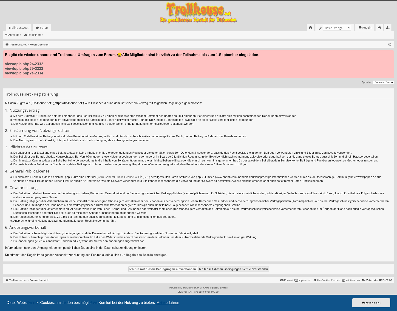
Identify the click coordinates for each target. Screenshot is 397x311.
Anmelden (14, 35)
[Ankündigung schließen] (390, 54)
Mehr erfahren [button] (167, 303)
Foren (44, 27)
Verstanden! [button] (371, 303)
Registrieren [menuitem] (388, 28)
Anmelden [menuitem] (380, 28)
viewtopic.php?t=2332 (24, 64)
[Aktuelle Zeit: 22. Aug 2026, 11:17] (389, 44)
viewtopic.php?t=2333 (24, 69)
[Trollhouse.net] (198, 12)
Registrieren (35, 35)
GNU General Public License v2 (118, 177)
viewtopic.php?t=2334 (24, 73)
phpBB (186, 287)
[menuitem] (310, 27)
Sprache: (367, 82)
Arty (190, 292)
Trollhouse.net (18, 27)
